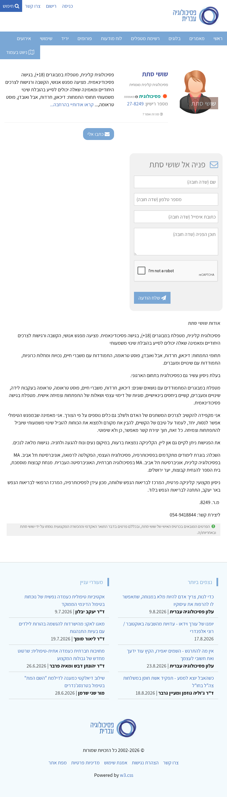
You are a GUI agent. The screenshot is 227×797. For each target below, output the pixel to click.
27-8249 (135, 103)
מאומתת (129, 97)
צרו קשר (32, 6)
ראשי (218, 38)
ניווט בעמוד (17, 52)
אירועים (24, 38)
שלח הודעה (149, 298)
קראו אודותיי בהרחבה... (72, 104)
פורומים (85, 38)
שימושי (46, 38)
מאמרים (197, 38)
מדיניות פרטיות (85, 762)
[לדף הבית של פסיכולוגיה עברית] (196, 16)
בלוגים (174, 38)
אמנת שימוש (115, 762)
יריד (65, 38)
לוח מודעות (111, 38)
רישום (51, 6)
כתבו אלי (96, 134)
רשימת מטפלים (145, 38)
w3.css (126, 775)
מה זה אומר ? (151, 114)
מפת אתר (57, 762)
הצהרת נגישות (145, 762)
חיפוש (9, 6)
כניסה (67, 6)
